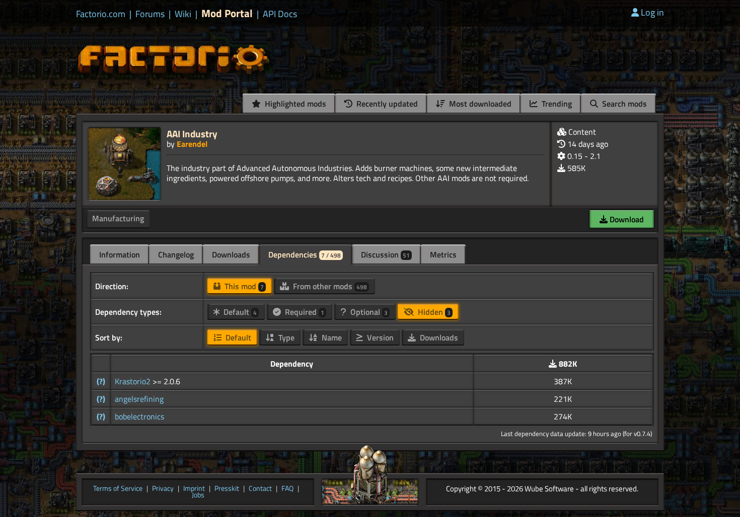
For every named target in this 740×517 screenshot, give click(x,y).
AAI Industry (192, 133)
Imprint (194, 488)
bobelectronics (139, 416)
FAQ (287, 488)
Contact (260, 488)
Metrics (443, 254)
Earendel (192, 144)
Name (331, 337)
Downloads (231, 254)
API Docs (280, 14)
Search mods (623, 104)
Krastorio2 (134, 381)
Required (303, 312)
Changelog (176, 254)
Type (285, 337)
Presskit (226, 488)
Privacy (163, 488)
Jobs (198, 495)
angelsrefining (139, 399)
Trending (556, 104)
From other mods (329, 286)
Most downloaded (479, 104)
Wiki (183, 14)
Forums (150, 14)
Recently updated (386, 104)
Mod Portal (227, 13)
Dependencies (304, 254)
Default (239, 312)
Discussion (385, 254)
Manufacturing (118, 218)
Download (626, 219)
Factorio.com (100, 14)
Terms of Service (117, 488)
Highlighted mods (294, 104)
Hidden (433, 312)
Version (379, 337)
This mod (243, 286)
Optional (368, 312)
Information (119, 254)
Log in (652, 12)
